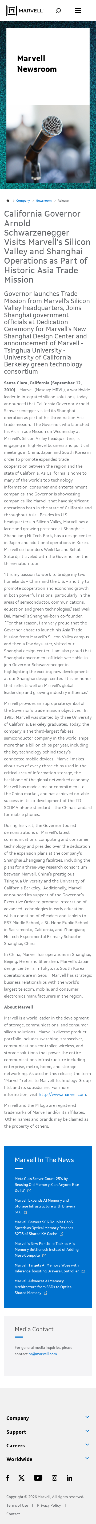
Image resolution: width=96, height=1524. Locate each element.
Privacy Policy (49, 1505)
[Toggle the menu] (78, 10)
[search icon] (62, 10)
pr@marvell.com (43, 1354)
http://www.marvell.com (62, 1095)
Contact (13, 1514)
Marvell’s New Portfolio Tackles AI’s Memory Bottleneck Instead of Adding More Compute (47, 1249)
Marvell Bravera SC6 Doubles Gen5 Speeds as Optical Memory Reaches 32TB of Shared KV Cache (44, 1228)
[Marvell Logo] (24, 11)
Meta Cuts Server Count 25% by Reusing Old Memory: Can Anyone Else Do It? (47, 1185)
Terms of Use (17, 1505)
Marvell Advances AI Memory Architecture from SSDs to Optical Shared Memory (44, 1287)
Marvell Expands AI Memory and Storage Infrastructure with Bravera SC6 (45, 1206)
